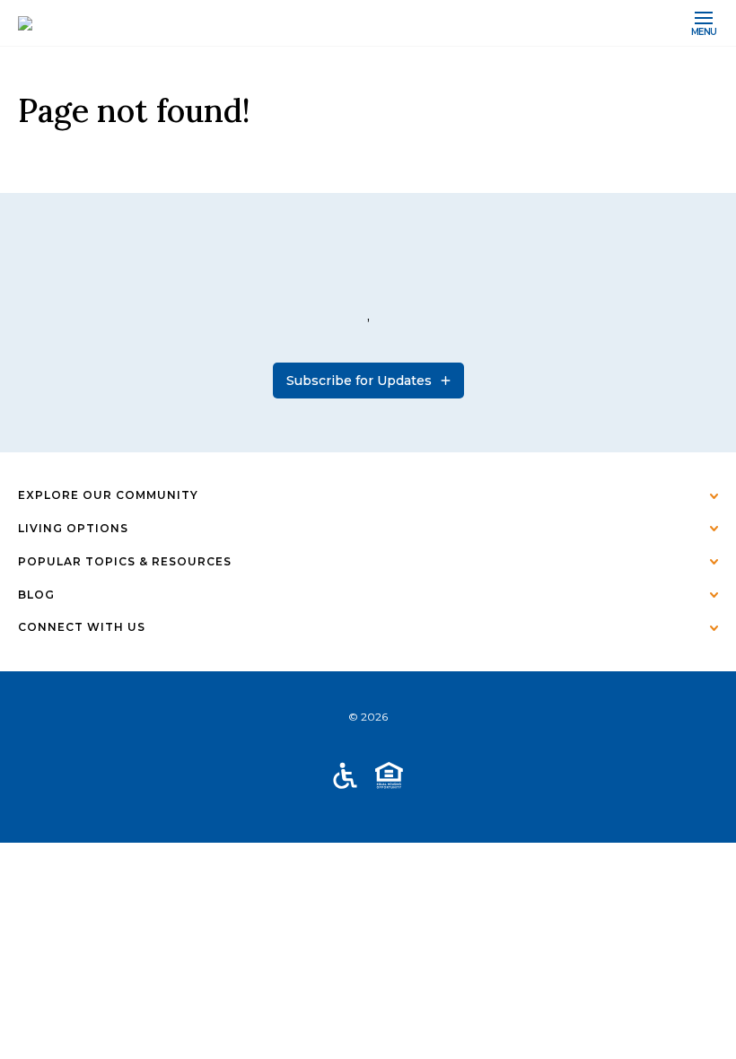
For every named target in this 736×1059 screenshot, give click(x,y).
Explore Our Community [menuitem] (108, 495)
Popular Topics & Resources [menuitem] (125, 561)
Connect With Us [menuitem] (81, 627)
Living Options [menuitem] (73, 528)
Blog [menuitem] (36, 594)
